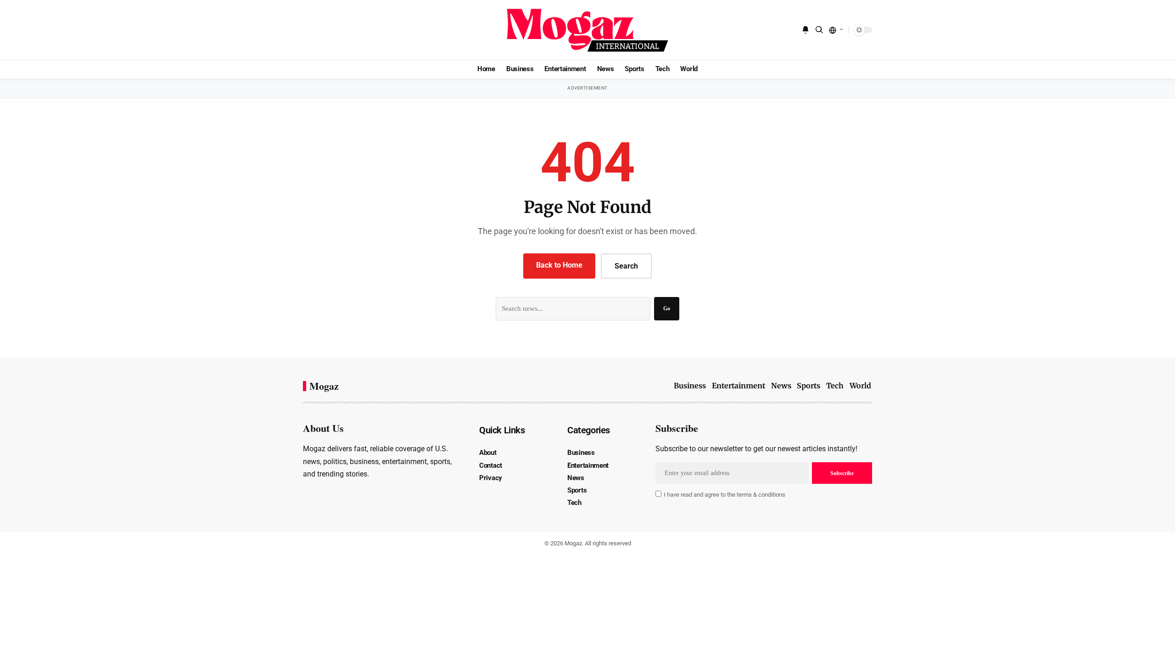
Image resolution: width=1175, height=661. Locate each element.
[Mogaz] (587, 30)
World (860, 385)
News (781, 385)
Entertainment (738, 385)
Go (666, 308)
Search (626, 266)
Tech (835, 385)
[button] (819, 29)
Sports (808, 385)
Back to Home (559, 265)
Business (690, 385)
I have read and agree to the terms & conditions (724, 494)
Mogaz (324, 386)
